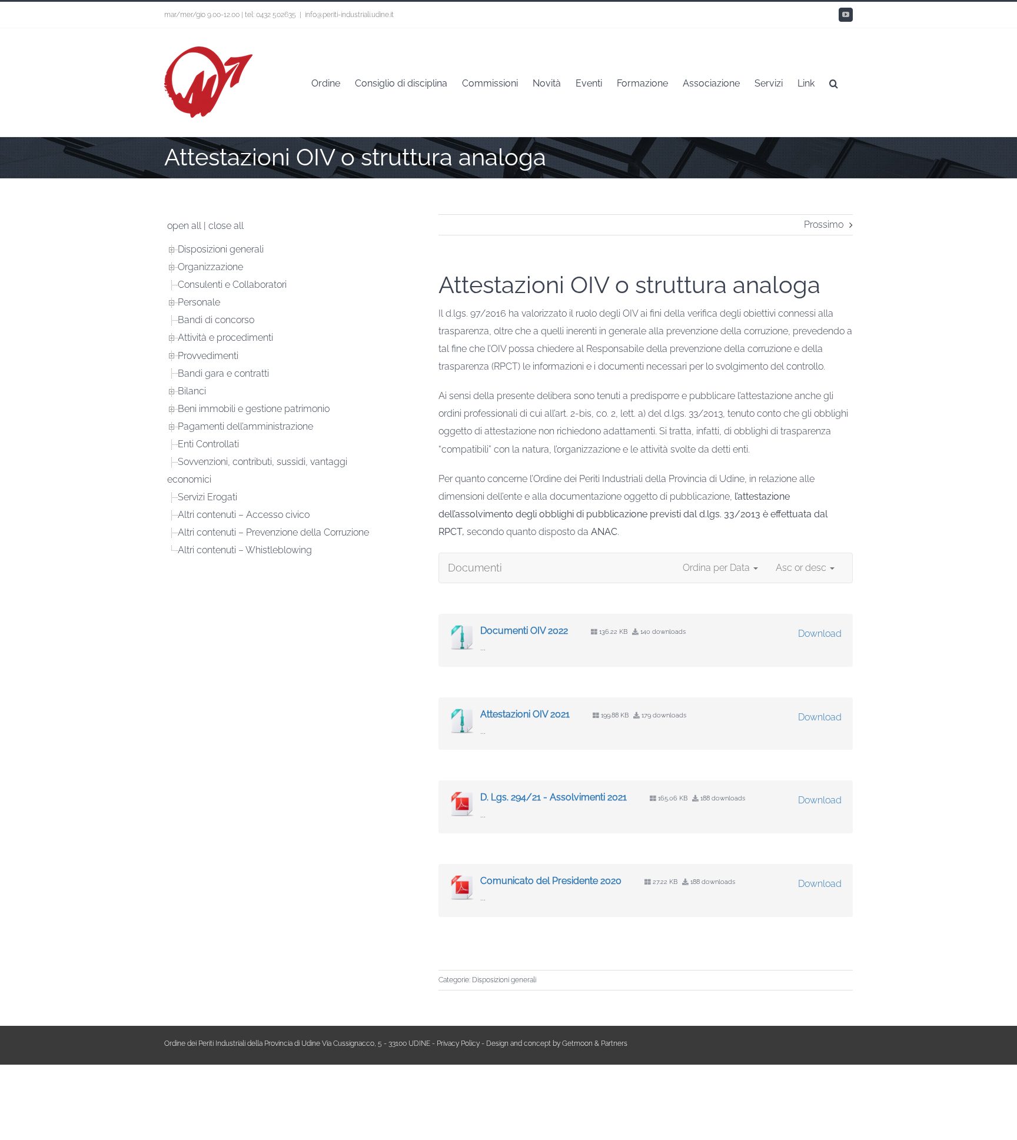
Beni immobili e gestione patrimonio (254, 408)
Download (820, 633)
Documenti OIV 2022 (524, 630)
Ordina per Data (717, 567)
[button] (833, 82)
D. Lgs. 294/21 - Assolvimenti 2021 (553, 797)
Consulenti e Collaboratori (232, 284)
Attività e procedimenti (225, 337)
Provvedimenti (208, 355)
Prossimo (823, 224)
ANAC (604, 531)
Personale (199, 302)
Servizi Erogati (207, 497)
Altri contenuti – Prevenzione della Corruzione (273, 532)
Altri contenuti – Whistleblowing (245, 550)
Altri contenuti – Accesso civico (244, 514)
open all (184, 225)
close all (226, 225)
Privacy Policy (458, 1043)
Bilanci (192, 391)
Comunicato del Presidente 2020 (551, 880)
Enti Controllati (208, 444)
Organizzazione (210, 266)
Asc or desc (802, 567)
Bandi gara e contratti (223, 373)
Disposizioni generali (504, 980)
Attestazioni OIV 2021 (525, 714)
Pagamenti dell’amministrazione (245, 426)
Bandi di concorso (216, 319)
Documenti (475, 567)
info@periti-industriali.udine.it (349, 15)
